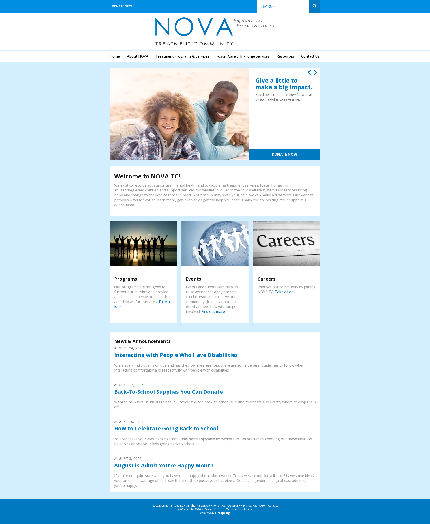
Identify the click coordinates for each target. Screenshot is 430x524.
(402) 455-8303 (229, 505)
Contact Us (310, 56)
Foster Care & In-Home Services (242, 56)
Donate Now (122, 6)
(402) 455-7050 (255, 505)
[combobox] (283, 6)
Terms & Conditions (239, 509)
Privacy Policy (213, 509)
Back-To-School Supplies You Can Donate (168, 391)
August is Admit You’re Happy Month (164, 465)
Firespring (222, 513)
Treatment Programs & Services (182, 56)
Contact (273, 505)
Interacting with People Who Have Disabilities (176, 355)
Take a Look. (285, 291)
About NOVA (137, 56)
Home (115, 56)
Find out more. (213, 311)
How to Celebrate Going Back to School (166, 428)
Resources (285, 56)
